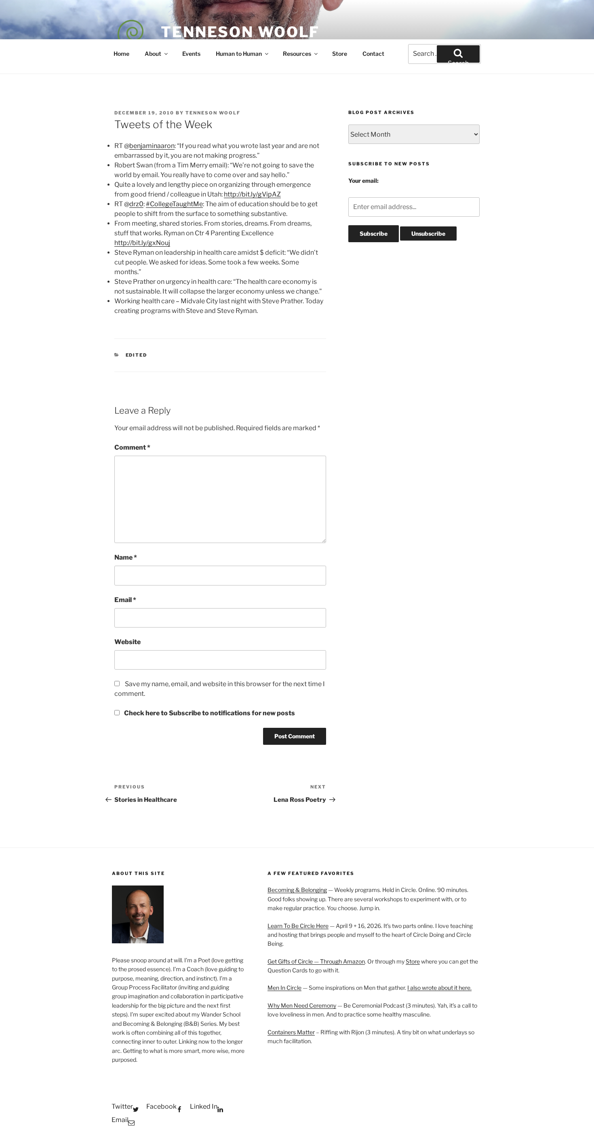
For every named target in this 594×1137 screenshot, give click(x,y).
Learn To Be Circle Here (298, 925)
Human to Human (239, 53)
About (153, 53)
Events (191, 53)
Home (121, 53)
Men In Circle (284, 987)
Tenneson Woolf (240, 32)
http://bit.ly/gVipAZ (252, 194)
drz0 (136, 204)
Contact (373, 53)
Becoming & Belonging (297, 889)
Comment (132, 447)
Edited (136, 355)
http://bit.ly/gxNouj (142, 243)
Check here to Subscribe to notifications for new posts (209, 713)
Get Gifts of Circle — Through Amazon (316, 961)
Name (125, 557)
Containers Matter (291, 1032)
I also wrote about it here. (439, 987)
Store (339, 53)
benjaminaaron (152, 146)
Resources (297, 53)
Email (125, 600)
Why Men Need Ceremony (302, 1005)
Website (127, 642)
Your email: (363, 180)
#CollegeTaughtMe (174, 204)
